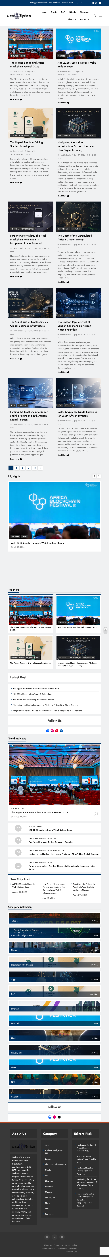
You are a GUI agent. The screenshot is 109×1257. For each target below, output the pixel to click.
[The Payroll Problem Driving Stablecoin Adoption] (30, 123)
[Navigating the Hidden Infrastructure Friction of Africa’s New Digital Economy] (78, 123)
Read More (14, 99)
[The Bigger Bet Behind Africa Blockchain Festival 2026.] (30, 44)
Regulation (76, 229)
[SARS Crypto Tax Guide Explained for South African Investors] (78, 393)
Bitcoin (72, 12)
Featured (14, 56)
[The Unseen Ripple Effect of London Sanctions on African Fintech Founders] (78, 303)
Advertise (73, 1248)
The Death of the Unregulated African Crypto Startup (75, 238)
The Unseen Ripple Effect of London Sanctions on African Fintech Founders (74, 326)
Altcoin (48, 1144)
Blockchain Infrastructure (22, 135)
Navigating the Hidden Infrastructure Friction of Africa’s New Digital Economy (76, 146)
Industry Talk (89, 135)
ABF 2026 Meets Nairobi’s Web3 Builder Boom (37, 543)
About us (84, 19)
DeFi (63, 12)
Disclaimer (62, 1248)
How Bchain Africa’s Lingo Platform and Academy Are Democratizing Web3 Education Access (54, 888)
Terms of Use (71, 1251)
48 (34, 467)
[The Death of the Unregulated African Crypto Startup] (78, 217)
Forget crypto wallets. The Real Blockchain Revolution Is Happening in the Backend (28, 239)
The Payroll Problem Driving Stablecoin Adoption (26, 144)
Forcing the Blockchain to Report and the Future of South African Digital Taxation (29, 416)
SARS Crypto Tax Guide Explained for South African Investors (78, 414)
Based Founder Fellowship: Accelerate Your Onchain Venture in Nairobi (84, 887)
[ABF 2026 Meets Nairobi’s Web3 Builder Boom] (78, 44)
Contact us (58, 1245)
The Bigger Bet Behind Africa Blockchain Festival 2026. (51, 3)
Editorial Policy (48, 1248)
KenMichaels (18, 71)
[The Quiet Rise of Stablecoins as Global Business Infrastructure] (30, 303)
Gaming (48, 1191)
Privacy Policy (71, 1245)
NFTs (47, 1208)
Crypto (54, 12)
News (71, 19)
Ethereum (84, 12)
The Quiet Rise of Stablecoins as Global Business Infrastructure (29, 324)
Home (44, 12)
